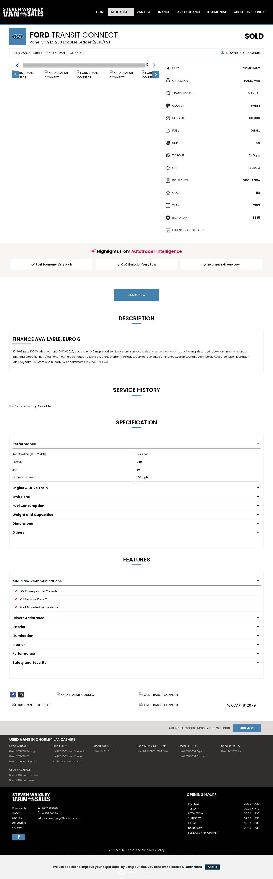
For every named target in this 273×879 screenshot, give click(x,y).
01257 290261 (49, 813)
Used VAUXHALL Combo (23, 775)
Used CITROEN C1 (19, 756)
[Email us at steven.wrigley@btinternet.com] (21, 694)
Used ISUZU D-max (105, 751)
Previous (15, 75)
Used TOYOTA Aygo (232, 751)
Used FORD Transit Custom (67, 761)
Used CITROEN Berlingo (22, 751)
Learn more (193, 867)
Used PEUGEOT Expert (191, 751)
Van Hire (144, 12)
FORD (50, 53)
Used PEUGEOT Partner (192, 756)
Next (155, 75)
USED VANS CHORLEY (27, 53)
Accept (212, 866)
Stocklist (119, 12)
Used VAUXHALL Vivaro (22, 780)
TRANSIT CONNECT (70, 53)
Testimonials (217, 12)
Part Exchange (188, 12)
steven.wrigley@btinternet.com (61, 818)
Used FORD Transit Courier (67, 756)
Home (100, 12)
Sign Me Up (247, 728)
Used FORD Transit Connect (68, 751)
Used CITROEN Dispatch (23, 761)
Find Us (261, 12)
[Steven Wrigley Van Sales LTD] (23, 12)
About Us (242, 12)
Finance (163, 12)
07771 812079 (49, 808)
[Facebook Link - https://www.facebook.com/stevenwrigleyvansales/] (13, 694)
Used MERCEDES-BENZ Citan (152, 751)
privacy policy (156, 850)
